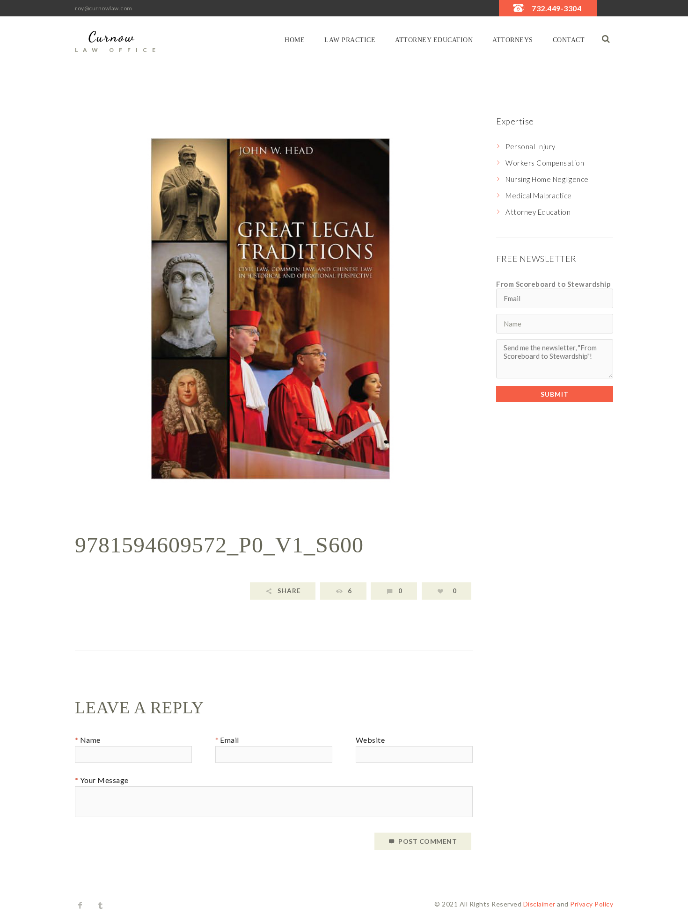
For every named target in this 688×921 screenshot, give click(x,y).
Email (229, 740)
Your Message (104, 780)
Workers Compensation (544, 163)
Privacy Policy (591, 904)
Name (90, 740)
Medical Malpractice (538, 195)
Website (370, 740)
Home (295, 40)
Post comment (427, 841)
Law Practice (349, 40)
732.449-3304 (556, 8)
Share (289, 591)
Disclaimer (539, 904)
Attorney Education (434, 40)
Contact (569, 40)
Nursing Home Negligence (547, 179)
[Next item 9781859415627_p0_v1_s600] (373, 309)
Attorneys (512, 40)
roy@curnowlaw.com (103, 8)
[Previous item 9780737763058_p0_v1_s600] (174, 309)
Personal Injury (530, 146)
